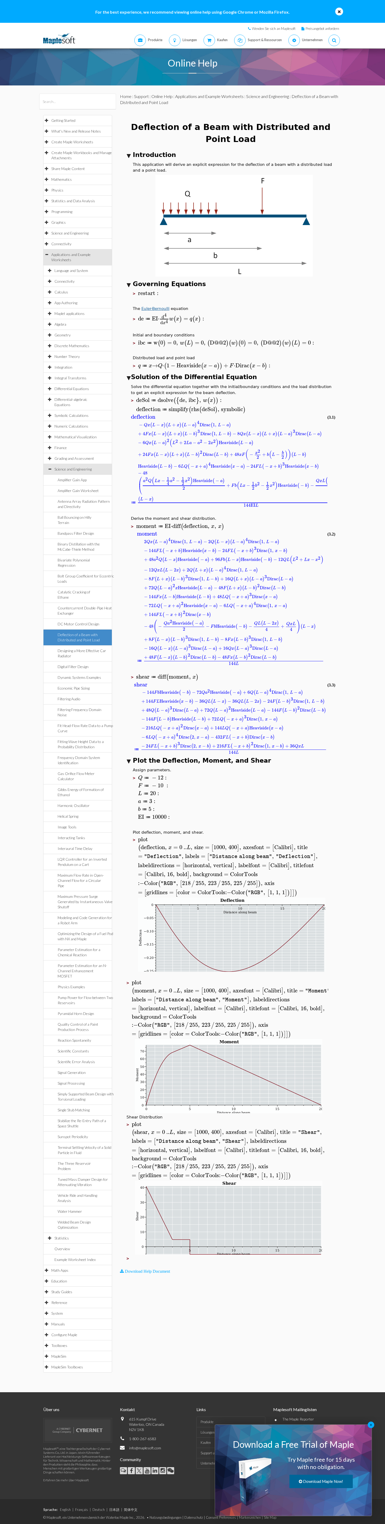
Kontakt (127, 1409)
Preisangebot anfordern (322, 28)
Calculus (61, 292)
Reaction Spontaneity (74, 1040)
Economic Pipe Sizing (74, 688)
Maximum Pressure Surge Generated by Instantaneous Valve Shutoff (85, 901)
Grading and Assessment (74, 458)
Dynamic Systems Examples (79, 677)
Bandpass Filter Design (76, 533)
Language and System (71, 270)
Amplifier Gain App (72, 480)
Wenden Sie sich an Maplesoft (273, 28)
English (65, 1509)
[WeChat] (170, 1470)
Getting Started (63, 120)
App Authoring (65, 303)
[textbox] (149, 293)
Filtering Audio (69, 699)
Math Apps (59, 1270)
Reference (59, 1302)
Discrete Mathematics (71, 345)
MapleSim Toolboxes (67, 1367)
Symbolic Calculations (71, 415)
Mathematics (61, 179)
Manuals (58, 1324)
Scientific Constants (73, 1051)
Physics (57, 190)
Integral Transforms (70, 378)
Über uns (51, 1409)
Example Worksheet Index (75, 1259)
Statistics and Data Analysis (73, 201)
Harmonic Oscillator (74, 805)
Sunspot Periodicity (73, 1136)
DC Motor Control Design (78, 624)
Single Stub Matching (74, 1110)
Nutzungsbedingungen (166, 1517)
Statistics (61, 1238)
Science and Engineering (70, 233)
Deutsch (98, 1509)
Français (81, 1509)
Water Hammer (70, 1211)
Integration (63, 367)
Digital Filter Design (73, 666)
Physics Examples (71, 987)
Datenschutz (193, 1517)
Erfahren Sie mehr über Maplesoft (66, 1480)
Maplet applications (69, 313)
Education (59, 1281)
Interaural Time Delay (75, 848)
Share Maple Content (68, 168)
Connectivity (61, 244)
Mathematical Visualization (75, 437)
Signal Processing (71, 1083)
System (57, 1313)
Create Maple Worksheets (72, 142)
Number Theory (67, 356)
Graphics (58, 222)
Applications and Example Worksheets (209, 96)
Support (141, 96)
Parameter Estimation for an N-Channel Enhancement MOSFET (82, 970)
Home (125, 96)
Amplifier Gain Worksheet (78, 490)
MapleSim (58, 1356)
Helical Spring (68, 816)
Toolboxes (59, 1345)
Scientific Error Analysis (76, 1061)
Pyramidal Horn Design (76, 1013)
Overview (62, 1249)
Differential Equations (71, 388)
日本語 (114, 1509)
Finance (60, 447)
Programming (61, 211)
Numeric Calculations (71, 426)
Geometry (62, 335)
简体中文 (131, 1509)
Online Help (162, 96)
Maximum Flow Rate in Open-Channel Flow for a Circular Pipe (81, 880)
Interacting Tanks (71, 837)
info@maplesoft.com (145, 1448)
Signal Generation (72, 1072)
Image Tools (67, 827)
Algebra (60, 324)
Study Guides (61, 1292)
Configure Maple (64, 1334)
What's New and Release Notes (76, 131)
